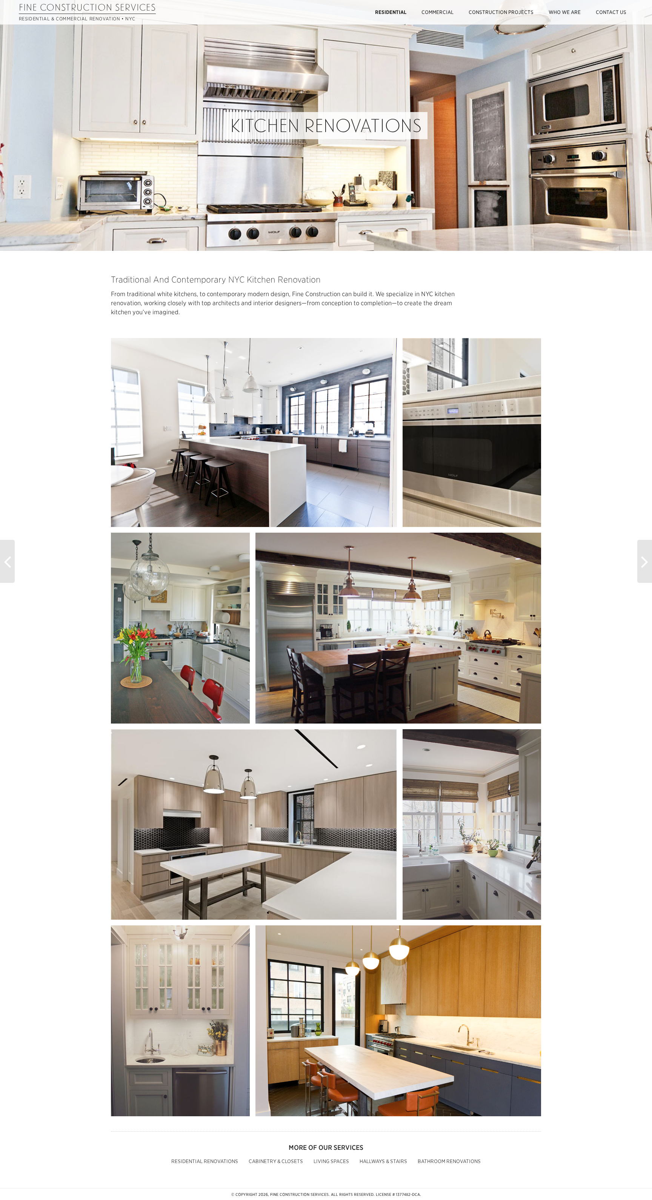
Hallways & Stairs (383, 1161)
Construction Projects (501, 12)
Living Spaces (331, 1161)
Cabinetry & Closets (276, 1161)
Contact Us (611, 12)
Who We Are (565, 12)
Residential (390, 12)
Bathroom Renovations (449, 1161)
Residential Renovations (204, 1161)
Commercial (437, 12)
